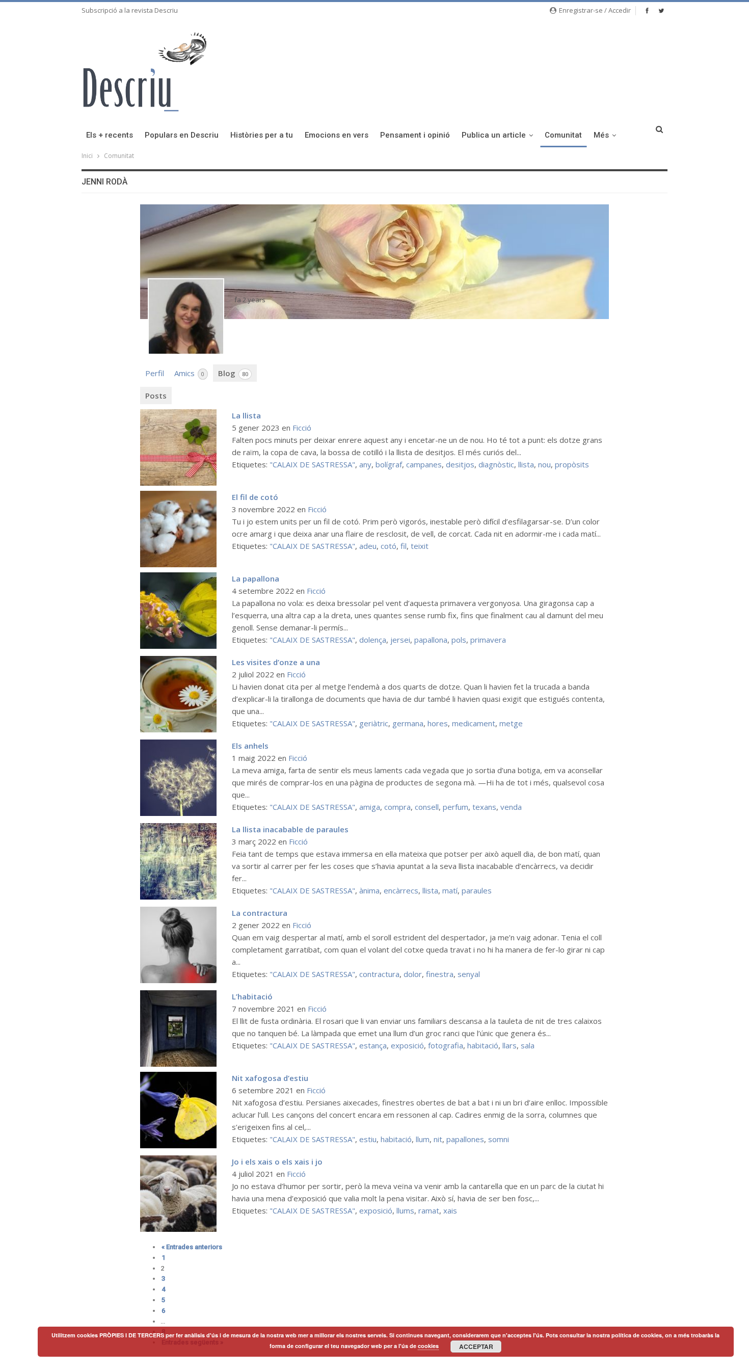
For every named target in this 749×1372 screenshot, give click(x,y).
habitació (482, 1045)
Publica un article (494, 135)
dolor (413, 974)
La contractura (259, 913)
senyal (469, 974)
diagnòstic (496, 464)
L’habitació (252, 996)
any (365, 464)
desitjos (460, 464)
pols (458, 640)
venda (511, 807)
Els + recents (109, 135)
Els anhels (250, 746)
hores (437, 723)
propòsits (572, 464)
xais (450, 1210)
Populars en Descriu (182, 135)
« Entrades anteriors (192, 1247)
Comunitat (563, 135)
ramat (428, 1210)
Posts (156, 395)
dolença (372, 640)
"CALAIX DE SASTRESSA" (312, 464)
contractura (379, 974)
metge (511, 723)
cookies (428, 1346)
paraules (477, 890)
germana (407, 723)
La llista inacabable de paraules (290, 829)
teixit (420, 546)
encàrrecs (401, 890)
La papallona (255, 578)
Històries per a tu (261, 135)
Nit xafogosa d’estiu (270, 1078)
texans (484, 807)
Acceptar (476, 1346)
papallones (465, 1139)
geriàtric (373, 723)
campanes (424, 464)
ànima (369, 890)
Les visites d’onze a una (276, 662)
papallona (430, 640)
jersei (400, 640)
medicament (473, 723)
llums (405, 1210)
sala (527, 1045)
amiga (369, 807)
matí (450, 890)
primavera (488, 640)
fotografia (445, 1045)
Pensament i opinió (415, 135)
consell (427, 807)
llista (526, 464)
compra (397, 807)
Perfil (154, 373)
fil (403, 546)
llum (423, 1139)
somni (498, 1139)
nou (544, 464)
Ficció (301, 428)
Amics (189, 373)
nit (438, 1139)
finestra (439, 974)
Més (601, 135)
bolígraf (389, 464)
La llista (246, 415)
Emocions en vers (336, 135)
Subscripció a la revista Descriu (130, 10)
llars (509, 1045)
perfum (455, 807)
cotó (388, 546)
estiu (368, 1139)
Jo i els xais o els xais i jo (277, 1161)
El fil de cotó (255, 497)
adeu (368, 546)
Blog (233, 373)
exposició (407, 1045)
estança (373, 1045)
